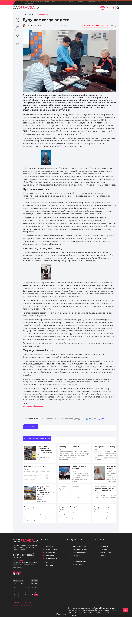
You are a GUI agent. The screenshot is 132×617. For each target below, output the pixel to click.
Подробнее (18, 560)
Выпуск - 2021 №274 (64, 26)
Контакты (104, 546)
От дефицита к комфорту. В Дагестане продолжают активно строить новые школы (45, 491)
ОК (125, 610)
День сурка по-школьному (104, 447)
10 (18, 590)
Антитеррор (78, 564)
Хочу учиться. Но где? (68, 507)
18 (21, 592)
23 (14, 594)
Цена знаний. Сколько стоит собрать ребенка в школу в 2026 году (44, 449)
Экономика (50, 552)
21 (32, 592)
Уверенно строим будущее (79, 468)
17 (18, 592)
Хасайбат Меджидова (35, 26)
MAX (102, 419)
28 (32, 594)
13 (28, 590)
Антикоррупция (79, 561)
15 (35, 590)
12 (25, 590)
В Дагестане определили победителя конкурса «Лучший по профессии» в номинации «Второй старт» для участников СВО (67, 2)
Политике (105, 612)
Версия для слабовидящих (96, 26)
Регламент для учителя (33, 507)
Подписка (104, 556)
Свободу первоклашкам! (69, 447)
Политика (49, 556)
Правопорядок (51, 549)
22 (36, 592)
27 (28, 594)
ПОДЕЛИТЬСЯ (33, 419)
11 (21, 590)
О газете (103, 549)
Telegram (93, 419)
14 (32, 590)
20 (28, 592)
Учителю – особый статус (69, 487)
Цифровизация (79, 552)
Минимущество (79, 546)
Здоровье (49, 562)
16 (14, 592)
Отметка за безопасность (34, 467)
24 (18, 594)
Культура (49, 565)
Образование (51, 559)
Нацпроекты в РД (80, 549)
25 (21, 594)
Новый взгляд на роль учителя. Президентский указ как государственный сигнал (106, 488)
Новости (49, 546)
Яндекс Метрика (100, 608)
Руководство (105, 552)
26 (25, 594)
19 (25, 592)
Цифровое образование (34, 406)
